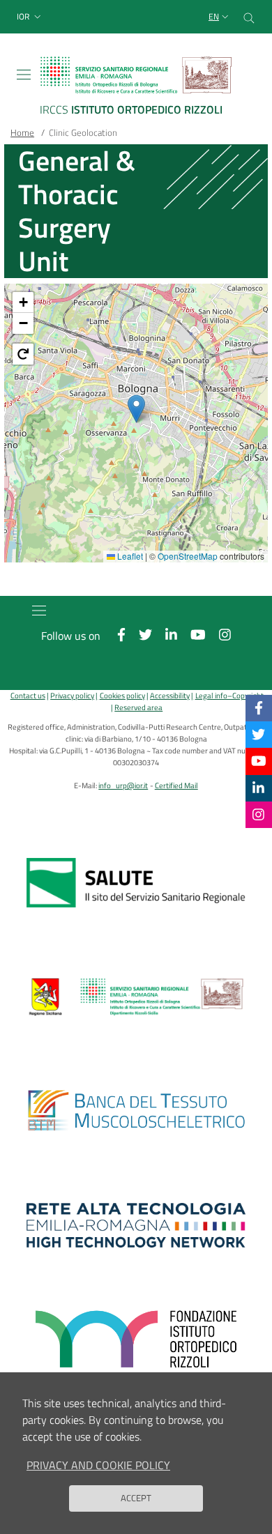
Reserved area (138, 707)
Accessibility (170, 695)
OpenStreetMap (188, 556)
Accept (136, 1498)
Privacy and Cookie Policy (98, 1465)
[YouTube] (258, 761)
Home (22, 132)
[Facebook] (259, 708)
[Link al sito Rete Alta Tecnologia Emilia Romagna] (136, 1225)
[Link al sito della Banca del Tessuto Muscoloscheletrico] (136, 1111)
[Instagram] (258, 814)
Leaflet (129, 556)
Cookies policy (122, 695)
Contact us (27, 695)
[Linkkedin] (258, 788)
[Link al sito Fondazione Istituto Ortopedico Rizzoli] (136, 1339)
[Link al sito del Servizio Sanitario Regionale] (136, 882)
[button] (30, 17)
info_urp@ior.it (123, 785)
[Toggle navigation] (23, 74)
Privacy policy (72, 695)
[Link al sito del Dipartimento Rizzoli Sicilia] (136, 996)
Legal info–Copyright (229, 695)
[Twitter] (258, 734)
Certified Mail (176, 785)
